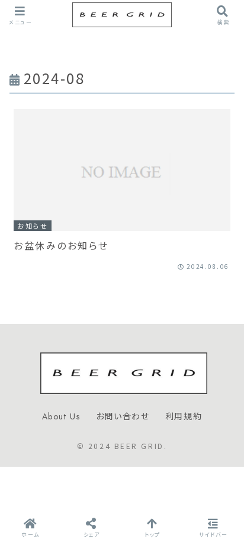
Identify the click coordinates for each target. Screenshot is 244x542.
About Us (61, 416)
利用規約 (183, 416)
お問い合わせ (123, 416)
